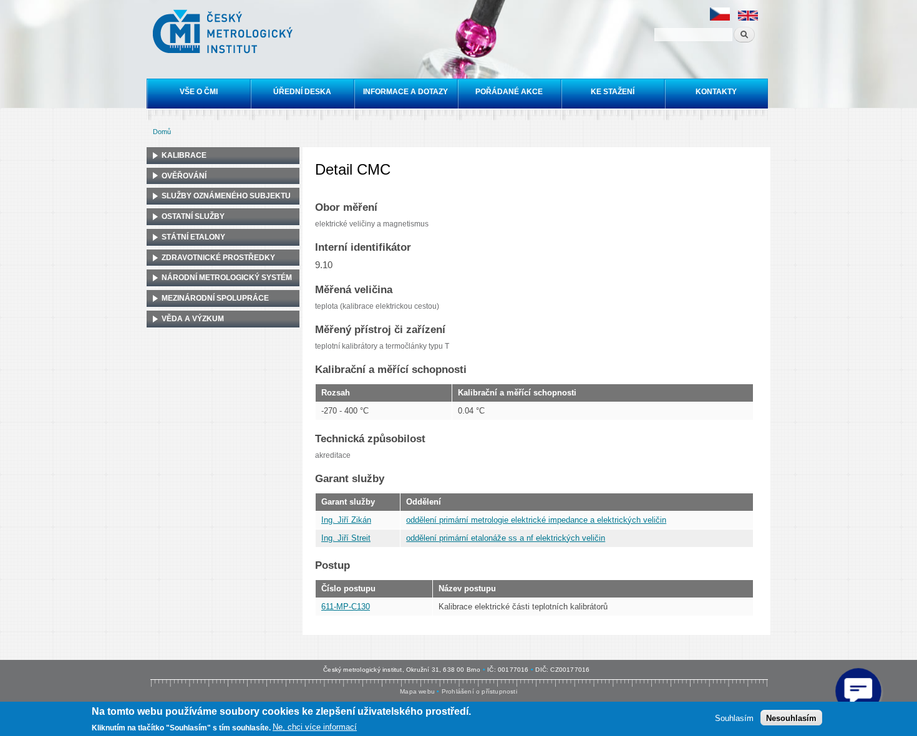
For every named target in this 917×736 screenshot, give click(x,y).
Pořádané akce (509, 91)
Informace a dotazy (405, 91)
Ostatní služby (193, 216)
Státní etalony (193, 237)
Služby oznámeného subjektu (226, 195)
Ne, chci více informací (315, 727)
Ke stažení (612, 91)
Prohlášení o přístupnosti (479, 691)
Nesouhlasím (791, 717)
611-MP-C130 (345, 606)
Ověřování (184, 176)
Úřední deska (302, 91)
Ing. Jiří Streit (346, 538)
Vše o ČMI (199, 91)
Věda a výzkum (193, 318)
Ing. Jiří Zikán (346, 520)
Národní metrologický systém (227, 277)
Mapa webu (417, 691)
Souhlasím (734, 717)
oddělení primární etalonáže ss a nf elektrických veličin (505, 538)
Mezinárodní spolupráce (215, 298)
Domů (162, 131)
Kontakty (716, 91)
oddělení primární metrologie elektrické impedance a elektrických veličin (536, 520)
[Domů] (224, 33)
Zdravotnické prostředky (218, 257)
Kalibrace (184, 155)
